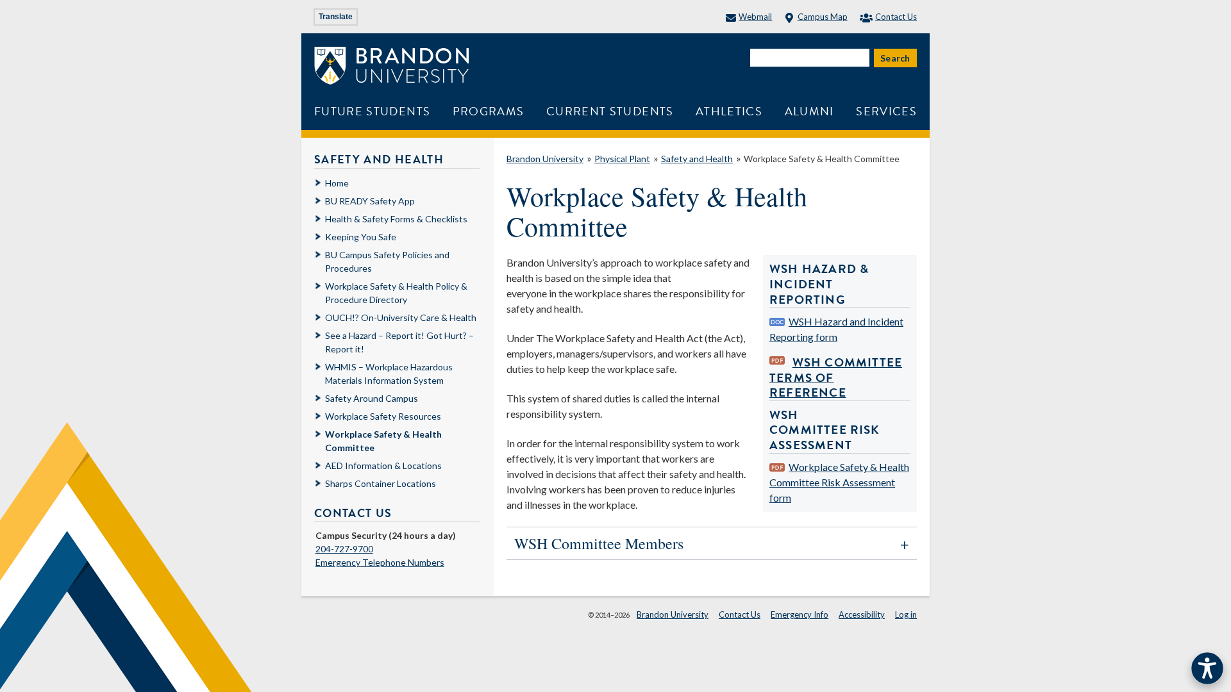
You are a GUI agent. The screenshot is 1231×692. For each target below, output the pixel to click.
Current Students (610, 111)
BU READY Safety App (370, 200)
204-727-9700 (344, 548)
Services (886, 111)
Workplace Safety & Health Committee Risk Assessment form (839, 482)
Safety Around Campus (371, 398)
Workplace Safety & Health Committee (822, 158)
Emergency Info (799, 614)
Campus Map (822, 17)
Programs (488, 111)
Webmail (755, 17)
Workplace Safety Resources (383, 416)
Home (337, 182)
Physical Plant (622, 158)
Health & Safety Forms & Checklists (396, 218)
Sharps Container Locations (380, 483)
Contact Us (896, 17)
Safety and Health (697, 158)
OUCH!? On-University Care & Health (400, 317)
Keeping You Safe (360, 236)
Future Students (372, 111)
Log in (906, 614)
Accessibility (862, 614)
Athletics (729, 111)
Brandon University (545, 158)
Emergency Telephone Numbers (379, 562)
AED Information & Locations (383, 465)
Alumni (809, 111)
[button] (712, 543)
